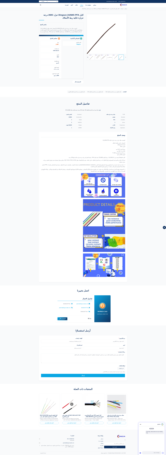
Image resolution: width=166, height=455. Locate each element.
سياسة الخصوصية (43, 453)
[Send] (140, 452)
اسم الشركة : (79, 345)
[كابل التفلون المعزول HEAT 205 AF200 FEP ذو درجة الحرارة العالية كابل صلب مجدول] (49, 404)
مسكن (94, 5)
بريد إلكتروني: (122, 338)
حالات (76, 5)
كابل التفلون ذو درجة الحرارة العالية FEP (113, 91)
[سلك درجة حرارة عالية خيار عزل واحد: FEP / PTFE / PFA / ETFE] (116, 404)
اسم (124, 345)
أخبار (72, 5)
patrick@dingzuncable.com (111, 1)
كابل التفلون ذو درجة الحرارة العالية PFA (95, 91)
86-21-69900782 (122, 1)
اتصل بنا (66, 5)
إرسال (83, 375)
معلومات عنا (88, 5)
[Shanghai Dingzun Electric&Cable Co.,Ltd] (123, 5)
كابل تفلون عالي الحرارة (114, 8)
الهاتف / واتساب (78, 338)
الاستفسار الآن (78, 81)
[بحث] (47, 1)
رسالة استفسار (121, 352)
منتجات (81, 5)
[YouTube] (88, 319)
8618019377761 (84, 307)
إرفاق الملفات (122, 365)
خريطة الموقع (100, 447)
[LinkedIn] (40, 5)
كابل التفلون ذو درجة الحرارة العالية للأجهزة (76, 91)
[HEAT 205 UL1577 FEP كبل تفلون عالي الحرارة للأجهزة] (71, 404)
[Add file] (163, 452)
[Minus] (140, 424)
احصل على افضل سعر (116, 422)
